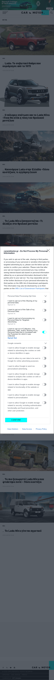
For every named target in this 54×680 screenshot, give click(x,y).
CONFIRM (16, 420)
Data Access (27, 429)
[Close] (49, 251)
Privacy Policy (41, 429)
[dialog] (27, 340)
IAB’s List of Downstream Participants (30, 288)
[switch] (44, 301)
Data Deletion (12, 429)
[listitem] (27, 296)
